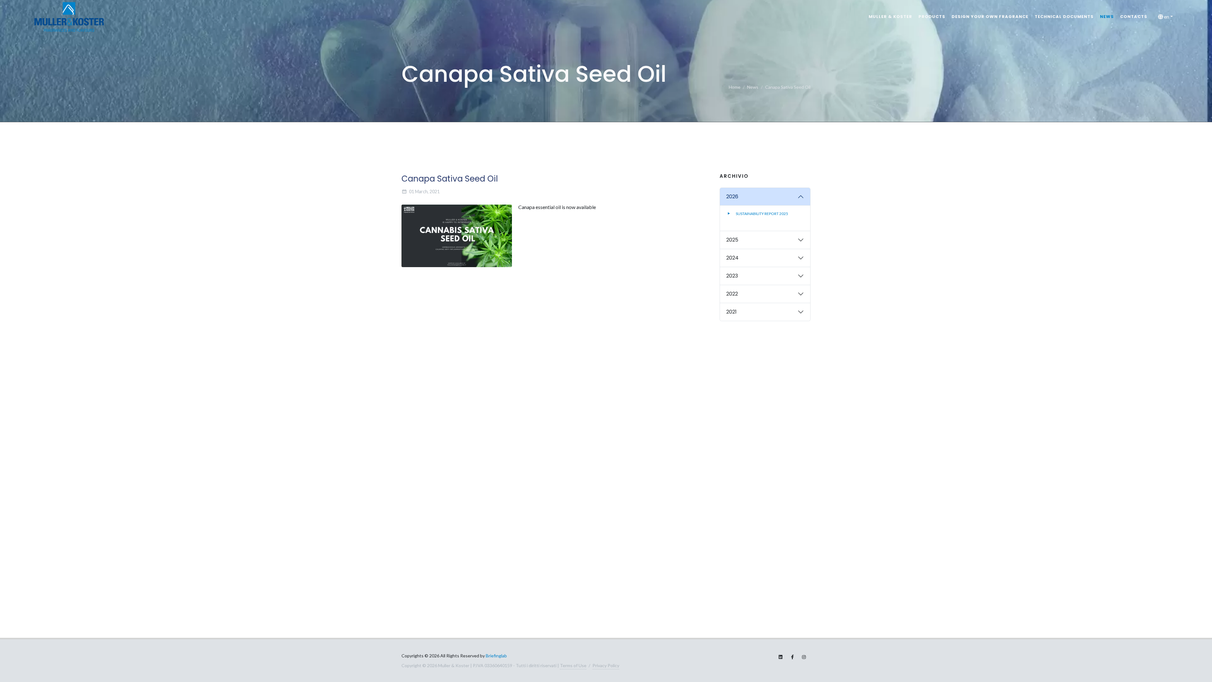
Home (734, 87)
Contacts (1133, 17)
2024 (732, 257)
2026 (732, 196)
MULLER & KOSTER (890, 17)
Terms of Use (573, 665)
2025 (732, 239)
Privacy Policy (605, 665)
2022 (732, 293)
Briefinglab (496, 655)
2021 (731, 311)
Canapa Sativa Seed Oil (788, 87)
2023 (732, 275)
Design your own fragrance (990, 17)
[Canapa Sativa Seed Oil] (456, 236)
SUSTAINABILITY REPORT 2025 (761, 213)
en (1166, 17)
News (1107, 17)
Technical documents (1064, 17)
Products (931, 17)
